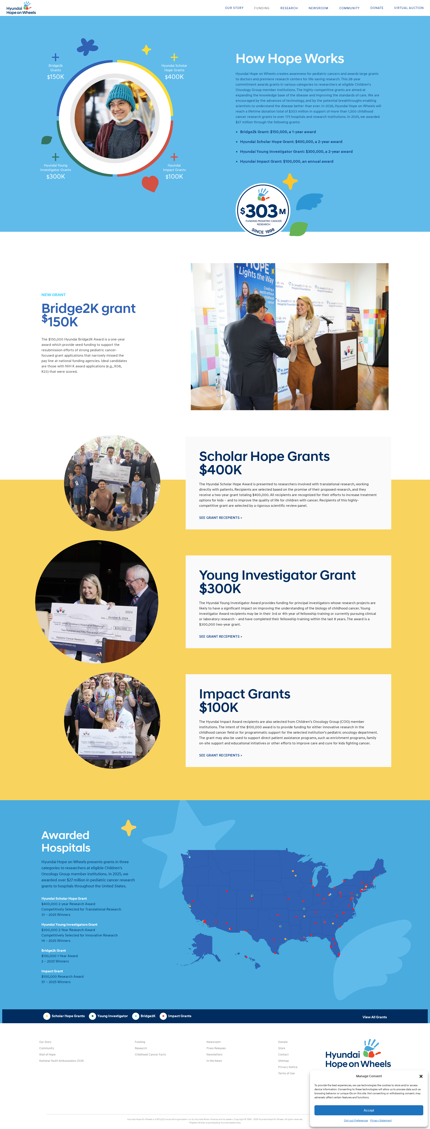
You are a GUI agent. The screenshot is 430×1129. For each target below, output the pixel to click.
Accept (369, 1110)
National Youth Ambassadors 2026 (61, 1061)
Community (46, 1048)
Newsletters (214, 1054)
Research (141, 1048)
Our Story (45, 1042)
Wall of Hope (47, 1054)
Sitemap (283, 1061)
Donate (283, 1042)
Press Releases (216, 1048)
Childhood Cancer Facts (150, 1054)
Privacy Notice (287, 1067)
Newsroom (213, 1042)
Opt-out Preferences (356, 1120)
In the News (214, 1061)
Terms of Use (286, 1073)
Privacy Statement (381, 1120)
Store (281, 1048)
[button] (421, 1076)
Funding (140, 1042)
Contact (283, 1054)
